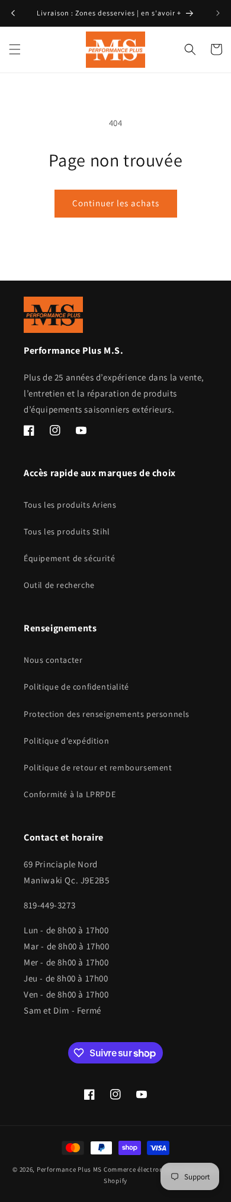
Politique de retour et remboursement (98, 767)
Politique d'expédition (66, 740)
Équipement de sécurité (69, 558)
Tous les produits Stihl (67, 531)
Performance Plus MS (69, 1169)
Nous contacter (53, 660)
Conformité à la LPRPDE (70, 794)
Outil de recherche (59, 585)
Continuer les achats (115, 203)
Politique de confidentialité (76, 686)
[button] (15, 49)
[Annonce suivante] (218, 13)
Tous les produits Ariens (70, 504)
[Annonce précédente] (13, 13)
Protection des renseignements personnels (107, 714)
